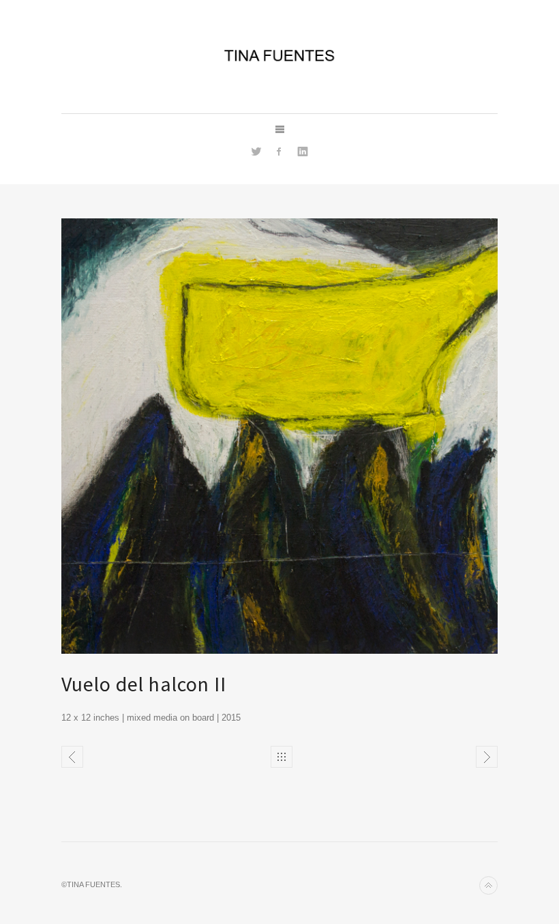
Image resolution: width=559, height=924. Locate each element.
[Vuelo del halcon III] (487, 757)
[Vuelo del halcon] (72, 757)
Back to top (488, 885)
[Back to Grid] (281, 757)
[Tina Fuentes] (279, 54)
